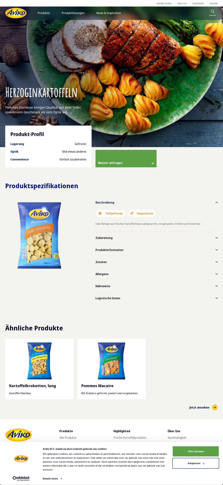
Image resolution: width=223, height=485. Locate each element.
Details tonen (50, 478)
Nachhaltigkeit (177, 438)
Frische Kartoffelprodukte (129, 438)
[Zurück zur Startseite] (15, 13)
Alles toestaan (196, 451)
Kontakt (214, 3)
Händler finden (164, 3)
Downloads (198, 3)
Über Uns (182, 3)
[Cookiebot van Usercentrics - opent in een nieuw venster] (21, 478)
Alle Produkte (67, 438)
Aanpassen (194, 463)
